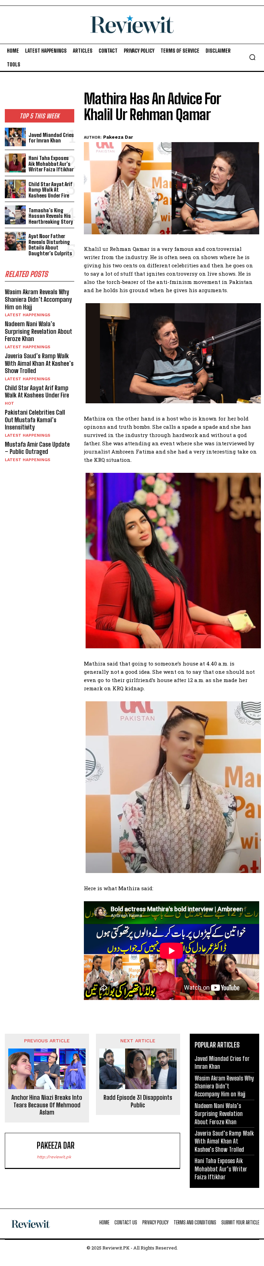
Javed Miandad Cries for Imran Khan (51, 138)
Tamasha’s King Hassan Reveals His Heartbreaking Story (51, 216)
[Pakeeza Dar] (22, 1150)
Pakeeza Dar (118, 137)
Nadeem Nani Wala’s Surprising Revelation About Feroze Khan (38, 331)
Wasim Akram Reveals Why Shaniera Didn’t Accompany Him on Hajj (38, 299)
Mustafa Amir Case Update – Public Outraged (37, 448)
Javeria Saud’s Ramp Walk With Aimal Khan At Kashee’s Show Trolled (39, 363)
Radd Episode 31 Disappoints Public (137, 1101)
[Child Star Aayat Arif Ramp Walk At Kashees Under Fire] (15, 189)
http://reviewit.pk (54, 1157)
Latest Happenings (27, 315)
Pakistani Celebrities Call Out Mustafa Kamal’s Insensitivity (35, 419)
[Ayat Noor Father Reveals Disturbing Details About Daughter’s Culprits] (15, 241)
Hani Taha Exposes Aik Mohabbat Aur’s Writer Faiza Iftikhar (51, 163)
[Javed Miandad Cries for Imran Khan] (15, 137)
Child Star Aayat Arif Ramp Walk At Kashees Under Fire (51, 190)
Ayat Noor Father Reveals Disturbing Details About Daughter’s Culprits (50, 244)
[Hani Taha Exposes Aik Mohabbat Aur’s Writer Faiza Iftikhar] (15, 162)
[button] (252, 57)
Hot (9, 403)
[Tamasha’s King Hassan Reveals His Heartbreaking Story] (15, 214)
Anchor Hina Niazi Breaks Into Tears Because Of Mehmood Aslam (46, 1105)
